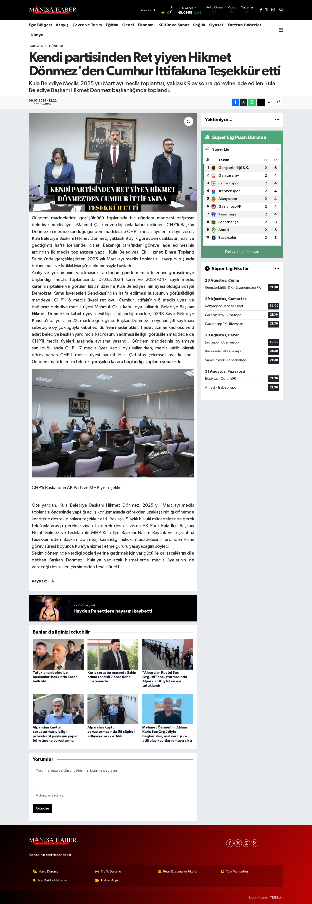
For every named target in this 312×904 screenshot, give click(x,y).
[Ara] (281, 10)
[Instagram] (246, 843)
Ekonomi (146, 25)
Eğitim (112, 25)
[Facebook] (230, 843)
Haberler (36, 46)
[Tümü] (277, 120)
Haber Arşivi (110, 880)
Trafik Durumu (111, 871)
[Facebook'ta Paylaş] (235, 102)
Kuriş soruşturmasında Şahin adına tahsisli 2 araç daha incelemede (111, 677)
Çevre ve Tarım (87, 25)
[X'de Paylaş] (243, 102)
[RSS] (254, 843)
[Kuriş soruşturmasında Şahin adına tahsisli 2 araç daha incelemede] (112, 654)
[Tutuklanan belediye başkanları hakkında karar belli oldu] (58, 654)
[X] (238, 843)
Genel (128, 25)
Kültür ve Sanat (174, 25)
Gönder (42, 808)
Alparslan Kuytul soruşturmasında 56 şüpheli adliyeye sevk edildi (111, 732)
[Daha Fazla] (261, 102)
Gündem (56, 46)
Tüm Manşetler (237, 871)
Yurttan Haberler (244, 25)
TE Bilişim (276, 897)
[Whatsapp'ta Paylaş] (252, 102)
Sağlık (199, 25)
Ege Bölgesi (40, 25)
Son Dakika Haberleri (52, 880)
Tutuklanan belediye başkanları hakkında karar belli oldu (55, 677)
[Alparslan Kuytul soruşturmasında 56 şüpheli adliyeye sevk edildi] (112, 709)
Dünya (37, 35)
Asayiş (62, 25)
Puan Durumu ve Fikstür (180, 871)
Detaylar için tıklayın (242, 252)
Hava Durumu (48, 871)
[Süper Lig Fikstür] (277, 269)
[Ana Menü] (281, 30)
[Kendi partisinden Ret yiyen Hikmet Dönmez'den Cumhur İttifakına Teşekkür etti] (113, 162)
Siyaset (216, 25)
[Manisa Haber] (53, 10)
